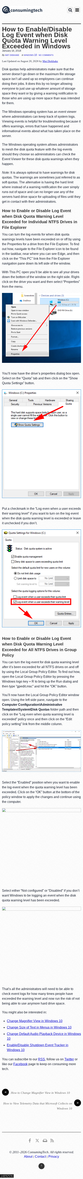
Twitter (69, 1059)
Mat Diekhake (12, 55)
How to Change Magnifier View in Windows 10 (37, 1092)
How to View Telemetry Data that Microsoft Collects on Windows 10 (41, 1105)
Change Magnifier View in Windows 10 (34, 1021)
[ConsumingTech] (22, 10)
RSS (41, 1059)
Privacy (53, 1156)
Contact (40, 1156)
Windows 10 (30, 55)
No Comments (46, 54)
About (28, 1156)
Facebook (20, 1064)
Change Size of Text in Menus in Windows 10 (39, 1027)
